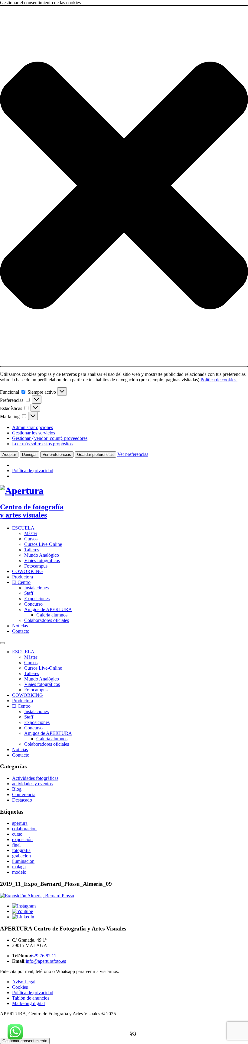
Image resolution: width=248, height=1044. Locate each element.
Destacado (22, 799)
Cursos (31, 538)
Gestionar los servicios (33, 432)
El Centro (21, 582)
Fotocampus (35, 565)
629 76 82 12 (44, 955)
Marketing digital (28, 1003)
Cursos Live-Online (43, 544)
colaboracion (24, 828)
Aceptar (9, 454)
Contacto (20, 631)
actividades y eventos (32, 783)
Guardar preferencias (95, 454)
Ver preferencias (57, 454)
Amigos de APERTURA (48, 609)
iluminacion (23, 861)
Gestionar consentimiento (24, 1041)
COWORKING (27, 571)
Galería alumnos (51, 614)
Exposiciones (37, 598)
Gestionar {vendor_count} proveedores (49, 438)
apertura (20, 823)
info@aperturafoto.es (46, 961)
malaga (19, 866)
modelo (19, 872)
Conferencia (23, 794)
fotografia (21, 850)
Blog (16, 789)
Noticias (20, 625)
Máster (30, 533)
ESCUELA (23, 527)
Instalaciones (36, 587)
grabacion (21, 855)
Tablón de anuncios (30, 998)
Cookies (20, 987)
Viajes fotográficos (42, 560)
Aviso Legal (23, 981)
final (16, 844)
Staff (28, 593)
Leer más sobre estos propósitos (42, 443)
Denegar (29, 454)
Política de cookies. (219, 379)
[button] (124, 186)
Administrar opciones (32, 427)
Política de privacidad (32, 470)
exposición (22, 839)
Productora (22, 576)
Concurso (33, 604)
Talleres (31, 549)
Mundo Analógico (41, 555)
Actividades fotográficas (35, 778)
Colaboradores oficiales (46, 620)
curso (17, 834)
